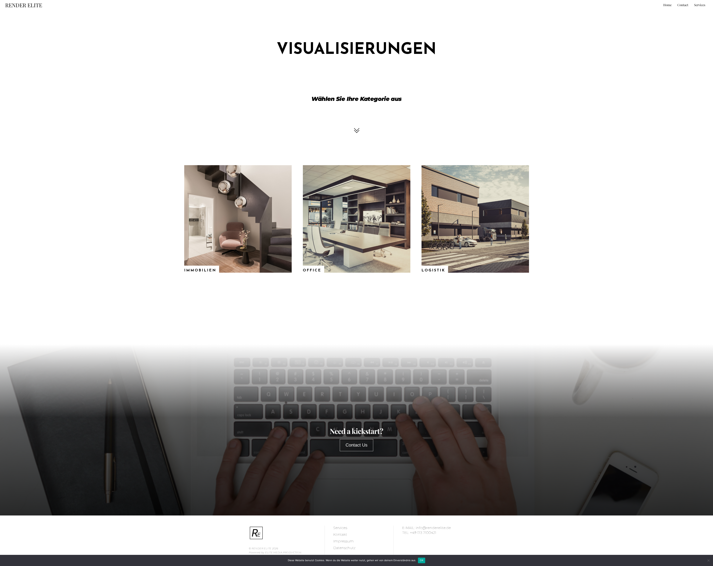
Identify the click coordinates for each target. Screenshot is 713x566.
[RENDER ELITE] (256, 538)
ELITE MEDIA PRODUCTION (283, 552)
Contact (682, 5)
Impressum (343, 541)
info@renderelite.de (433, 528)
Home (667, 5)
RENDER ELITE (261, 548)
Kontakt (340, 534)
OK (421, 560)
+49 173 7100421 (423, 533)
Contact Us (356, 444)
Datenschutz (344, 548)
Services (699, 5)
